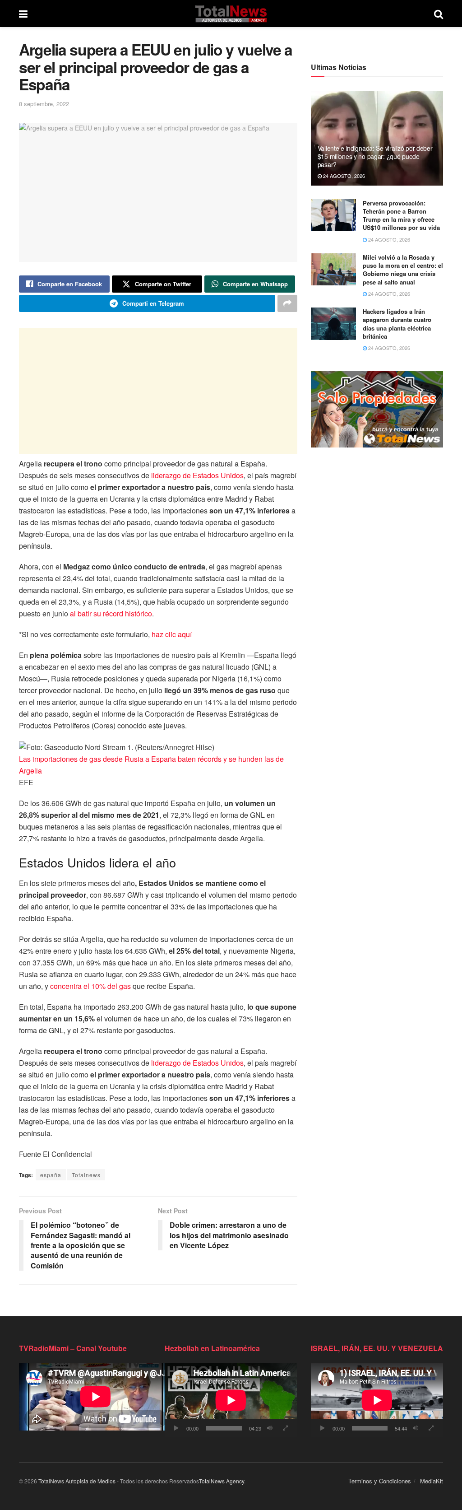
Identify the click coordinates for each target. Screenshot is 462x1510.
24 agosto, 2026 (343, 175)
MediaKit (431, 1481)
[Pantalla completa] (285, 1428)
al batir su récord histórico (111, 613)
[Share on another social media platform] (287, 303)
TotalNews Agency (221, 1481)
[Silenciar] (269, 1428)
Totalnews (86, 1175)
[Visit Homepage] (231, 14)
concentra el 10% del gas (90, 986)
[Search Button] (438, 13)
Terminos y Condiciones (379, 1481)
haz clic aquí (172, 634)
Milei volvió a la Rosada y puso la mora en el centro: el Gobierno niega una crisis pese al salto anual (403, 269)
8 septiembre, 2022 (44, 103)
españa (50, 1175)
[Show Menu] (23, 13)
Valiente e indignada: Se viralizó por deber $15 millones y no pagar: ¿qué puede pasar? (375, 156)
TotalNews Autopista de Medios (77, 1481)
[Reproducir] (176, 1428)
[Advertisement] (158, 391)
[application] (231, 1400)
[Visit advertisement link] (377, 409)
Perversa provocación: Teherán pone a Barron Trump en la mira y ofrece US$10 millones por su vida (401, 215)
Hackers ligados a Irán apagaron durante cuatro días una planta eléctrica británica (397, 323)
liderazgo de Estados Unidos (197, 475)
